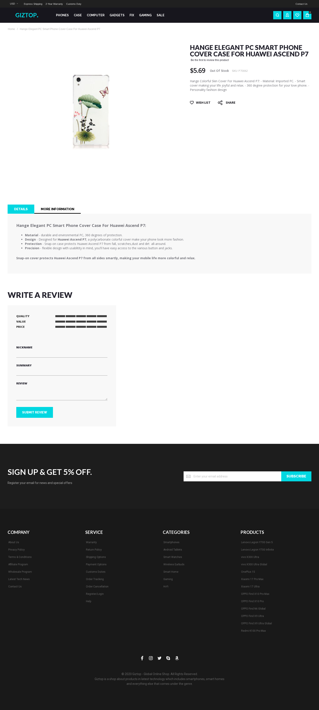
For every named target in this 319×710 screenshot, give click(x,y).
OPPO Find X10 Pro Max (255, 593)
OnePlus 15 (248, 571)
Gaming (168, 579)
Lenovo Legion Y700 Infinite (257, 549)
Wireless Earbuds (173, 564)
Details (21, 209)
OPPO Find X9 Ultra (252, 616)
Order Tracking (95, 579)
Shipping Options (96, 557)
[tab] (21, 209)
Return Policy (94, 549)
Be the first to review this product (210, 60)
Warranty (91, 542)
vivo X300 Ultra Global (254, 564)
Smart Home (170, 571)
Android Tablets (172, 549)
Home (11, 29)
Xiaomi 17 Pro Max (252, 579)
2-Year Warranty (54, 4)
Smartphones (171, 542)
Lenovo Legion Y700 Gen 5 (257, 542)
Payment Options (96, 564)
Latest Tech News (19, 579)
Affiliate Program (18, 564)
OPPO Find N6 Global (253, 608)
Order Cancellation (97, 586)
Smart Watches (172, 557)
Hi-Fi (165, 586)
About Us (13, 542)
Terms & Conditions (20, 557)
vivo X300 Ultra (250, 557)
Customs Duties (95, 571)
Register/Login (95, 593)
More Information (57, 209)
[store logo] (28, 15)
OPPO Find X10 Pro (252, 601)
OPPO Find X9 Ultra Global (256, 623)
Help (88, 601)
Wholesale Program (20, 571)
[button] (14, 4)
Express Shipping (33, 4)
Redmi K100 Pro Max (253, 630)
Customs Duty (73, 4)
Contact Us (301, 4)
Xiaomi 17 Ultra (250, 586)
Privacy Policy (16, 549)
